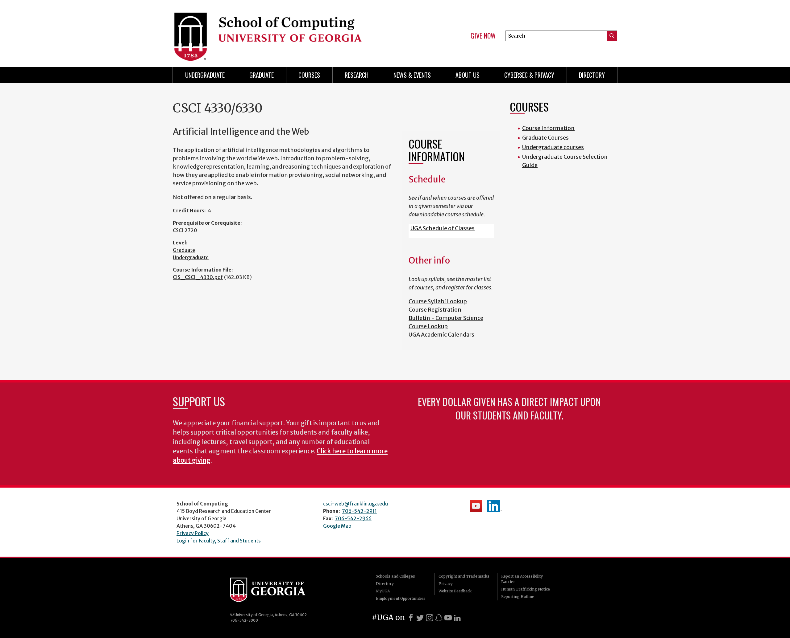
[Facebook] (410, 617)
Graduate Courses (545, 137)
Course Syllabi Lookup (438, 301)
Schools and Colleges (395, 576)
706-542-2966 (353, 518)
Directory (592, 75)
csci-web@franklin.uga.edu (355, 504)
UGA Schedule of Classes (442, 228)
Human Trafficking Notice (525, 589)
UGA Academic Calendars (441, 334)
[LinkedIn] (457, 617)
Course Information (548, 128)
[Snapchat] (439, 617)
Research (356, 75)
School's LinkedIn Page (494, 506)
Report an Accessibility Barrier (522, 579)
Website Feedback (455, 591)
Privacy (446, 583)
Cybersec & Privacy (529, 75)
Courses (309, 75)
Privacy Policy (193, 533)
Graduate (261, 75)
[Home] (281, 31)
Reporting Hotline (517, 596)
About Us (467, 75)
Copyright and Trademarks (464, 576)
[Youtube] (448, 617)
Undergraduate (205, 75)
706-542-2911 (359, 511)
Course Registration (435, 309)
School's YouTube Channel (476, 506)
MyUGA (383, 591)
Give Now (483, 36)
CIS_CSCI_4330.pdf (198, 277)
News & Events (412, 75)
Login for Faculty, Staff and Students (219, 541)
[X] (420, 617)
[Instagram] (429, 617)
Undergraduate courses (553, 147)
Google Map (337, 526)
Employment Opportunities (401, 598)
